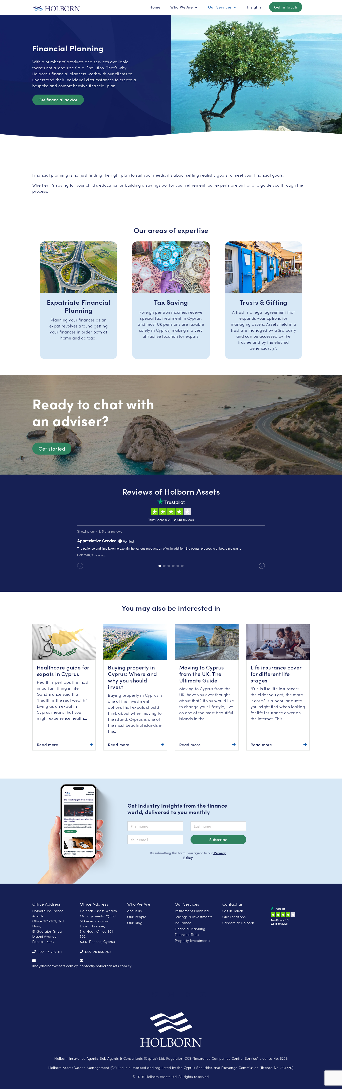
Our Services (220, 7)
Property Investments (192, 940)
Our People (136, 916)
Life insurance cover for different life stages (276, 673)
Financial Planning (190, 928)
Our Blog (134, 922)
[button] (196, 8)
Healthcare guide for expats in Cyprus (63, 670)
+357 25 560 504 (98, 951)
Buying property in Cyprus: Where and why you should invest (132, 676)
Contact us (232, 904)
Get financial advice (58, 99)
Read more (47, 744)
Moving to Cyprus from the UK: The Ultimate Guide (201, 673)
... (85, 718)
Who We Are (181, 7)
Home (154, 7)
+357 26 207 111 (49, 951)
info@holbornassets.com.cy (55, 965)
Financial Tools (187, 934)
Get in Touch (285, 7)
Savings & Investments (194, 916)
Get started (52, 448)
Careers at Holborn (238, 922)
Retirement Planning (192, 910)
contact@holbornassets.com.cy (106, 965)
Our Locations (234, 916)
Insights (254, 7)
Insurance (183, 922)
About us (134, 910)
